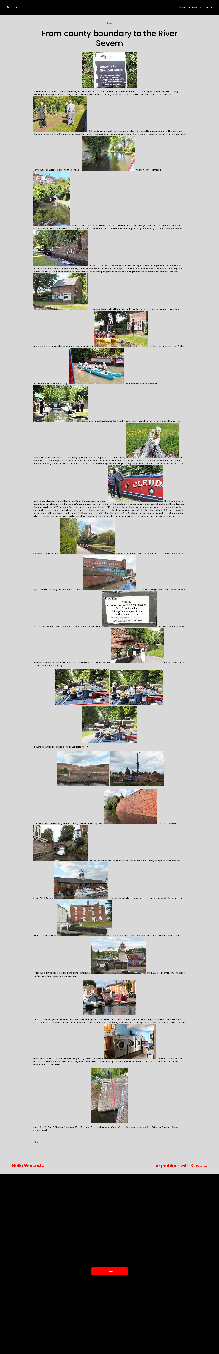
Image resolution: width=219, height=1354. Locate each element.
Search (208, 7)
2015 (35, 1142)
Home (182, 7)
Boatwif (12, 7)
